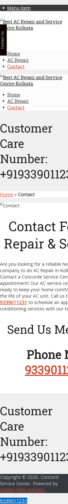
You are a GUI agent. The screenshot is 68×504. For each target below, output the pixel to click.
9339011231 (13, 501)
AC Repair (18, 60)
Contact (15, 66)
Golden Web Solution (22, 490)
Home (13, 53)
